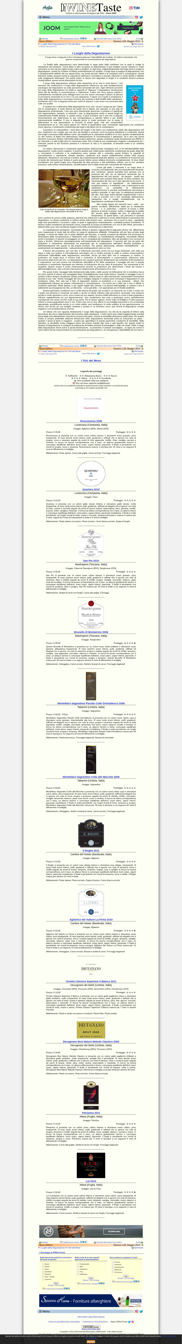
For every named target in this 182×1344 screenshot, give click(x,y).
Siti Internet (118, 1272)
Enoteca (117, 1262)
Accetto (91, 1342)
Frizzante (48, 1274)
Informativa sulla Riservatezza (91, 1317)
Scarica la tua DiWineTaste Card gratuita (64, 1322)
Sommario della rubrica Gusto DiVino (109, 39)
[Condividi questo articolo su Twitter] (81, 39)
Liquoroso (48, 1279)
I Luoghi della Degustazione (52, 44)
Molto (81, 1266)
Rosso (47, 1269)
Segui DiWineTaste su (89, 46)
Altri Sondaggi (59, 1285)
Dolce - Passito (50, 1277)
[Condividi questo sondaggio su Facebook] (67, 1289)
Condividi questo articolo (70, 39)
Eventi (138, 39)
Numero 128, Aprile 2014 (48, 46)
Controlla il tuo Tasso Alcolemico (95, 1322)
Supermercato (119, 1267)
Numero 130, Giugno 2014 (133, 46)
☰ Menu (44, 17)
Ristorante (118, 1269)
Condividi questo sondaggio (54, 1289)
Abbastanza (84, 1269)
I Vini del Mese (73, 44)
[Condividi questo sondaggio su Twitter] (64, 1289)
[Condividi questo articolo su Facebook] (83, 39)
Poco (81, 1271)
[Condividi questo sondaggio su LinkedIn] (69, 1289)
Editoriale (44, 39)
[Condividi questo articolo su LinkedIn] (86, 39)
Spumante (48, 1271)
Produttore (118, 1264)
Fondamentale (84, 1264)
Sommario (138, 44)
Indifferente (83, 1274)
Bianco (47, 1264)
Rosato (47, 1266)
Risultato (51, 1285)
